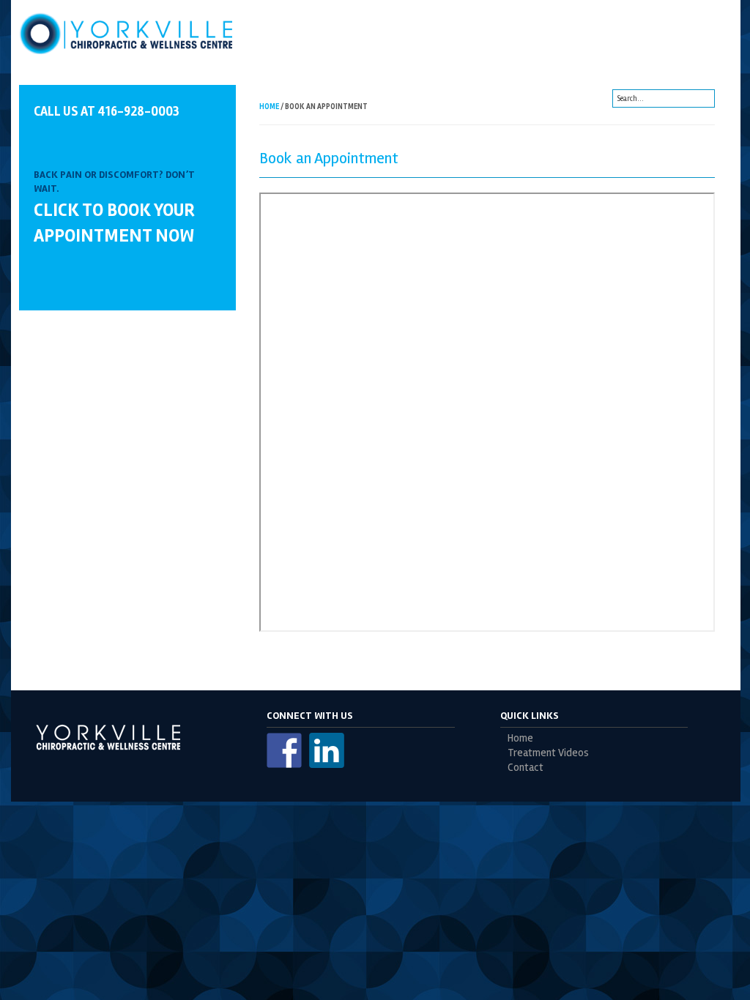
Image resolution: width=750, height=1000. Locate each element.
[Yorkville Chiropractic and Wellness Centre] (127, 32)
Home (269, 106)
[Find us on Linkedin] (326, 750)
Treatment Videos (548, 752)
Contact (525, 767)
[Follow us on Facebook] (284, 750)
